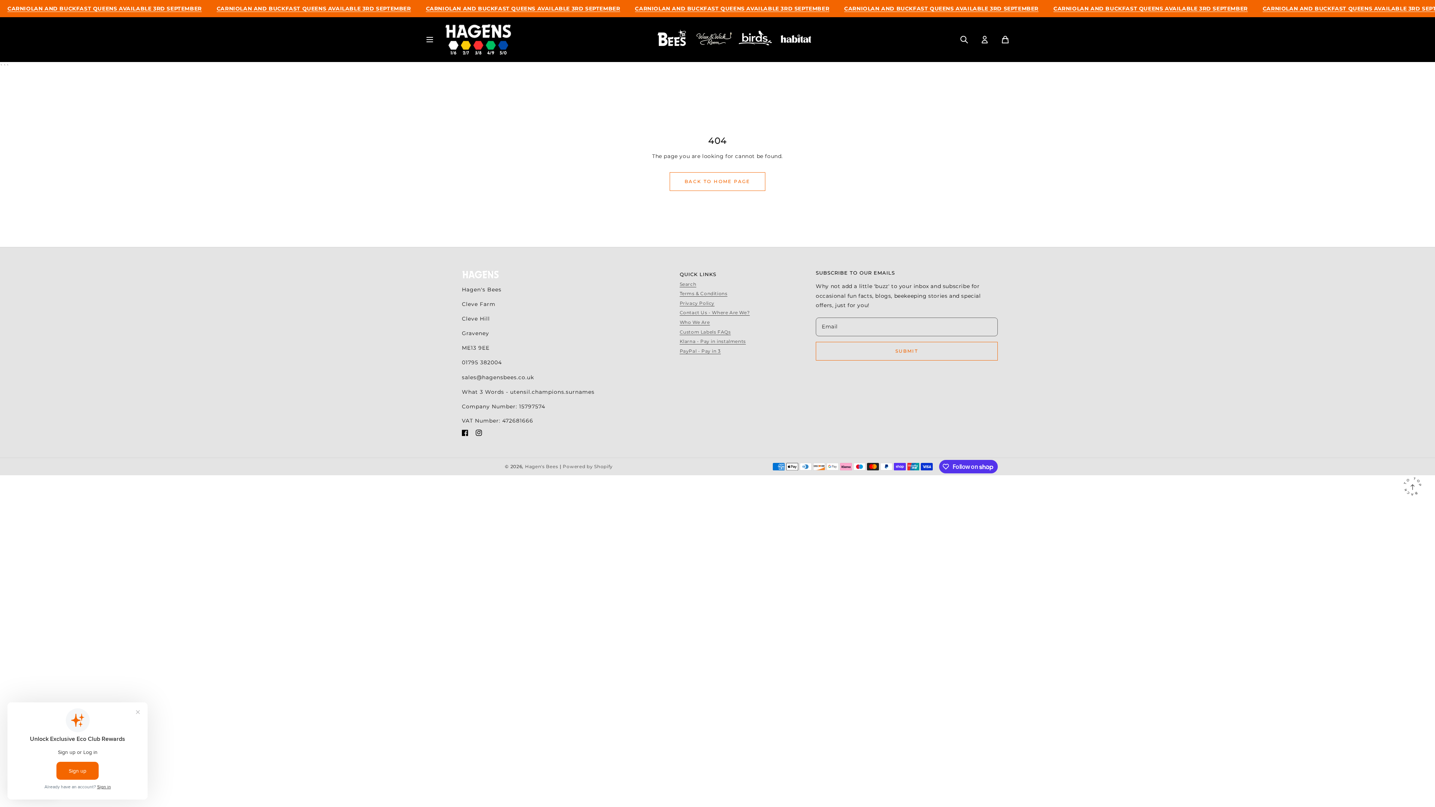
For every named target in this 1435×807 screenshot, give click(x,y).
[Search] (964, 39)
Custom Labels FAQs (705, 332)
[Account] (984, 39)
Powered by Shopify (588, 466)
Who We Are (695, 322)
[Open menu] (429, 39)
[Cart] (1005, 39)
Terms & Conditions (704, 293)
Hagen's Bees (541, 466)
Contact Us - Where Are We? (715, 312)
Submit (906, 351)
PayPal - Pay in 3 (700, 351)
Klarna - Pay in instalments (713, 341)
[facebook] (465, 434)
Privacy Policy (697, 303)
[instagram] (479, 434)
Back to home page (717, 181)
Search (688, 284)
